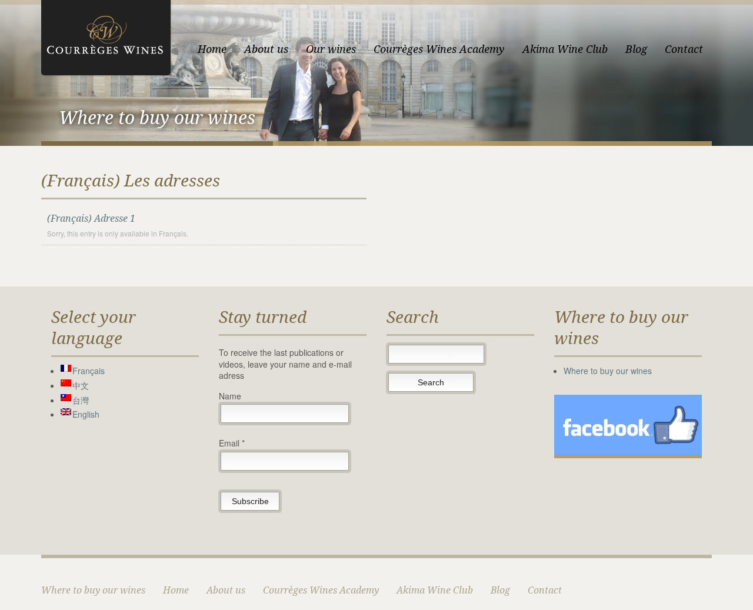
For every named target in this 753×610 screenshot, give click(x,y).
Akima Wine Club (565, 49)
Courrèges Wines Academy (439, 49)
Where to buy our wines (608, 370)
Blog (636, 49)
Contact (684, 49)
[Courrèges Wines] (106, 36)
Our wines (331, 49)
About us (266, 49)
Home (212, 49)
